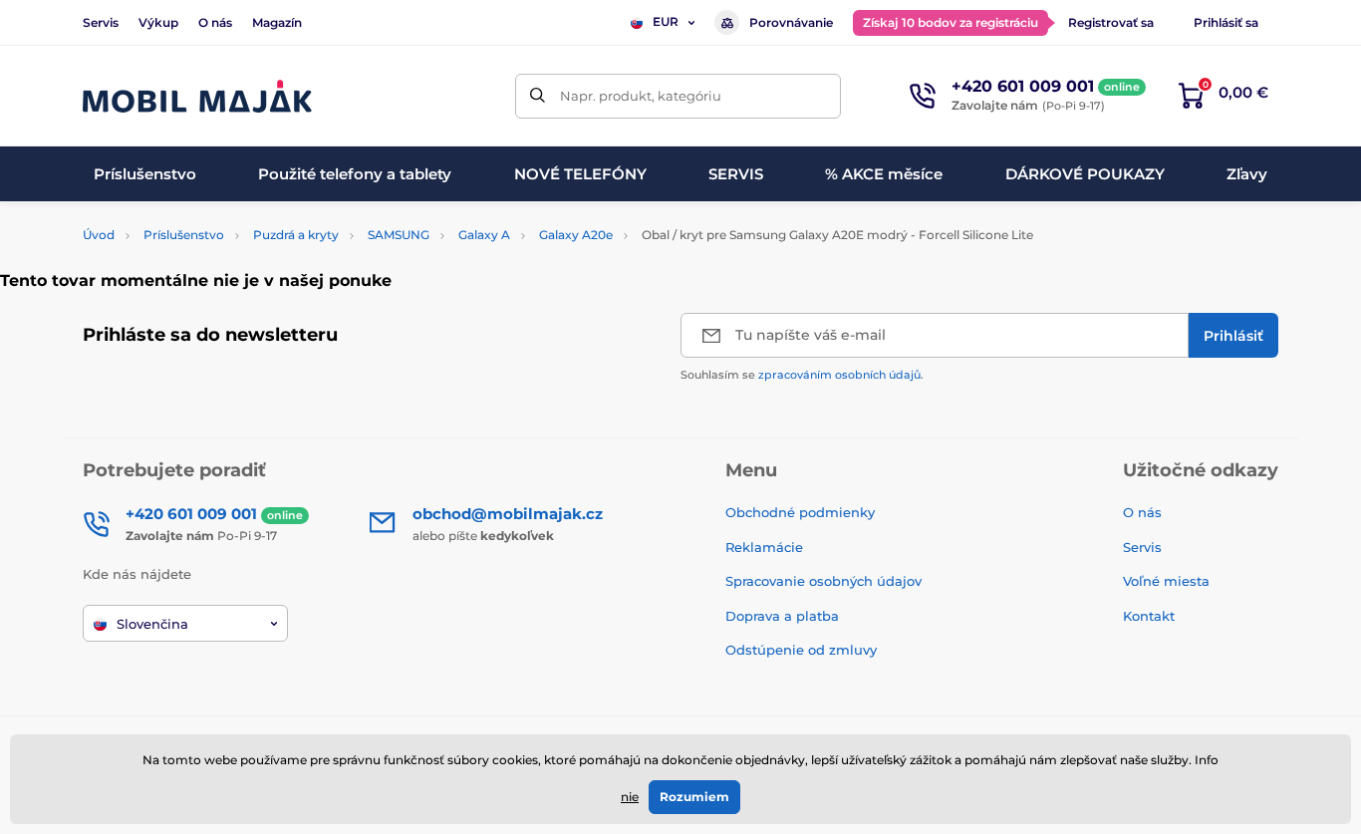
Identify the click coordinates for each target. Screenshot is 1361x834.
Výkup (158, 22)
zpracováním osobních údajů (839, 375)
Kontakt (1149, 616)
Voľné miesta (1166, 581)
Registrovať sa (1111, 22)
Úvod (99, 234)
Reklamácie (764, 547)
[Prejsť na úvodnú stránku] (197, 96)
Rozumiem (694, 796)
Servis (101, 22)
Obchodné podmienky (800, 512)
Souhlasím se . (802, 375)
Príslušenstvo (183, 234)
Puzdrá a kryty (296, 234)
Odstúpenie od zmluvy (803, 650)
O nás (215, 22)
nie (630, 796)
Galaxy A (484, 234)
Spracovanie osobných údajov (823, 581)
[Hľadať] (537, 96)
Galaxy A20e (576, 234)
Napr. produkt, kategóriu (640, 96)
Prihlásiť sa (1226, 22)
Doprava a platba (782, 616)
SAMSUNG (398, 234)
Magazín (277, 22)
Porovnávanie (791, 22)
